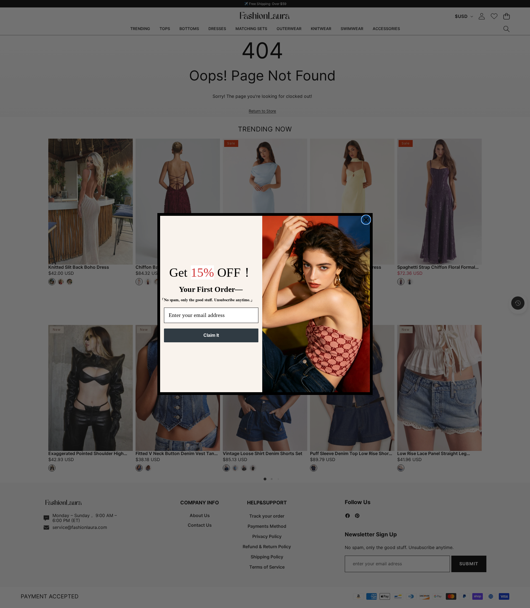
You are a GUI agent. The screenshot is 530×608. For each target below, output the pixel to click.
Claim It (211, 335)
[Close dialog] (366, 219)
